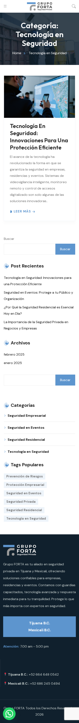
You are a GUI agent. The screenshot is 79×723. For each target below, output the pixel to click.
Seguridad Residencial (26, 439)
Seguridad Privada (21, 502)
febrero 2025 (14, 354)
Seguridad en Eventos (26, 427)
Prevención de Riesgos (24, 476)
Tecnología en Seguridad (28, 451)
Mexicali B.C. (39, 630)
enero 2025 (13, 363)
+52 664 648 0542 (44, 674)
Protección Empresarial (25, 485)
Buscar (9, 239)
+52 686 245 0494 (45, 683)
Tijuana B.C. (39, 623)
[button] (9, 713)
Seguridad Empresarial (27, 415)
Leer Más (22, 211)
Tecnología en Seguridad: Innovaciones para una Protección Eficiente (39, 136)
